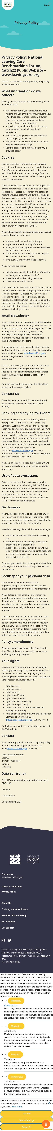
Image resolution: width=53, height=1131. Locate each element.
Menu (47, 5)
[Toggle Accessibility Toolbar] (46, 1124)
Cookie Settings (26, 1120)
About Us (6, 903)
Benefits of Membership (14, 915)
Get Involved (8, 921)
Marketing (16, 1026)
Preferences (17, 1076)
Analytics (15, 1054)
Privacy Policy (9, 891)
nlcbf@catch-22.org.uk (34, 353)
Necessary (16, 1000)
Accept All (26, 1127)
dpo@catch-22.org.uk (17, 748)
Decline (26, 1113)
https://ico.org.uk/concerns (19, 719)
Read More (16, 1106)
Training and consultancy (15, 909)
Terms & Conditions (12, 886)
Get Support (8, 927)
